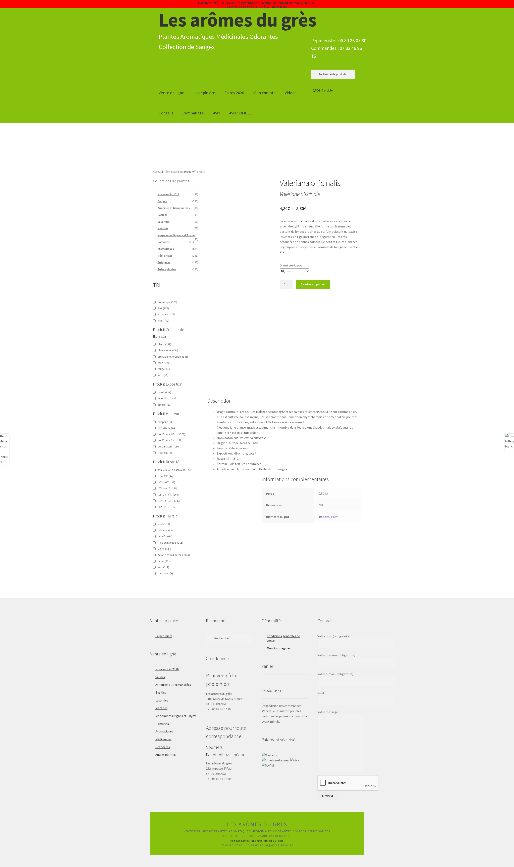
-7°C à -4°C (167, 488)
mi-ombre (167, 398)
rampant (165, 422)
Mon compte (264, 92)
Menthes (163, 228)
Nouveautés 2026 (168, 194)
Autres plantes (167, 269)
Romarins (164, 242)
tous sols (165, 573)
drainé (165, 536)
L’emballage (193, 113)
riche (164, 561)
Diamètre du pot (291, 265)
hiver (163, 320)
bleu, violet (168, 350)
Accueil (157, 171)
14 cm (334, 517)
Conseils (166, 113)
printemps (167, 302)
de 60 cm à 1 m (170, 440)
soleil (164, 392)
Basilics (162, 215)
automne (166, 314)
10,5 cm (324, 517)
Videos (290, 92)
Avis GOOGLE (240, 113)
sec (163, 567)
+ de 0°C (165, 476)
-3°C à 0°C (166, 482)
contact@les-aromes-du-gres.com (257, 840)
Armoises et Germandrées (174, 208)
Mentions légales (279, 648)
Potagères (164, 262)
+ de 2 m (165, 453)
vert (163, 375)
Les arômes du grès (237, 20)
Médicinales (170, 171)
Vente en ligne (171, 92)
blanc (164, 344)
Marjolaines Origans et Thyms (176, 235)
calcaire (165, 530)
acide (164, 524)
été (163, 308)
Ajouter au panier (313, 284)
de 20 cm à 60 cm (171, 434)
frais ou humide (170, 542)
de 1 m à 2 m (168, 446)
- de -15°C (167, 507)
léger (164, 549)
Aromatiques (166, 249)
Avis (216, 113)
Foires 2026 (234, 92)
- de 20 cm (166, 428)
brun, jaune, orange (173, 356)
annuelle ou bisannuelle (174, 470)
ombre (164, 404)
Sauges (162, 201)
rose (164, 363)
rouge (164, 369)
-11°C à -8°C (168, 494)
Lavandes (164, 221)
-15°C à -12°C (169, 501)
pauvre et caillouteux (174, 555)
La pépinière (204, 92)
